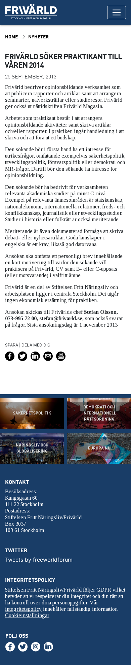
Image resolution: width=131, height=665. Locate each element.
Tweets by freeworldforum (39, 559)
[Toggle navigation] (116, 12)
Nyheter (38, 36)
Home (11, 36)
